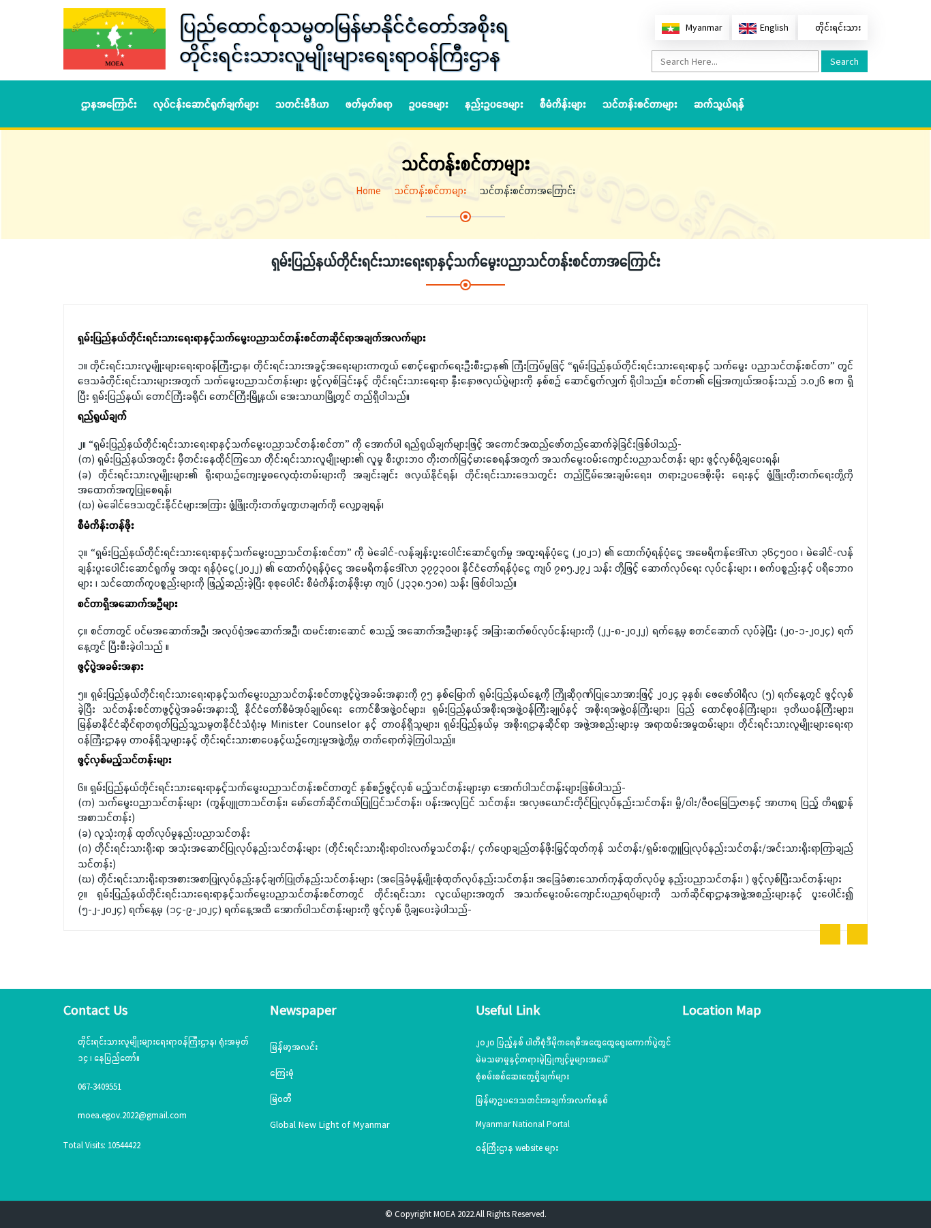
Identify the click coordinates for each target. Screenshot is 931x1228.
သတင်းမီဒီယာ (302, 103)
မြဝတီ (281, 1098)
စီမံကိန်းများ (563, 103)
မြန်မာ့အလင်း (294, 1047)
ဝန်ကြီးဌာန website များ (517, 1148)
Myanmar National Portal (523, 1124)
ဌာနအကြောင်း (109, 103)
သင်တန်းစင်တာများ (639, 103)
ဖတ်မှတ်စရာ (369, 103)
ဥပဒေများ (428, 103)
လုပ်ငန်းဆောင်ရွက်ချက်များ (206, 103)
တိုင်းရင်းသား (836, 27)
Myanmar (702, 27)
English (774, 27)
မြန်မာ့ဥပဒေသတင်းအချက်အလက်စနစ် (542, 1100)
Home (368, 190)
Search (844, 61)
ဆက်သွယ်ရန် (719, 103)
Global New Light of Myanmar (330, 1124)
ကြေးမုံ (282, 1072)
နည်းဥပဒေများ (494, 103)
